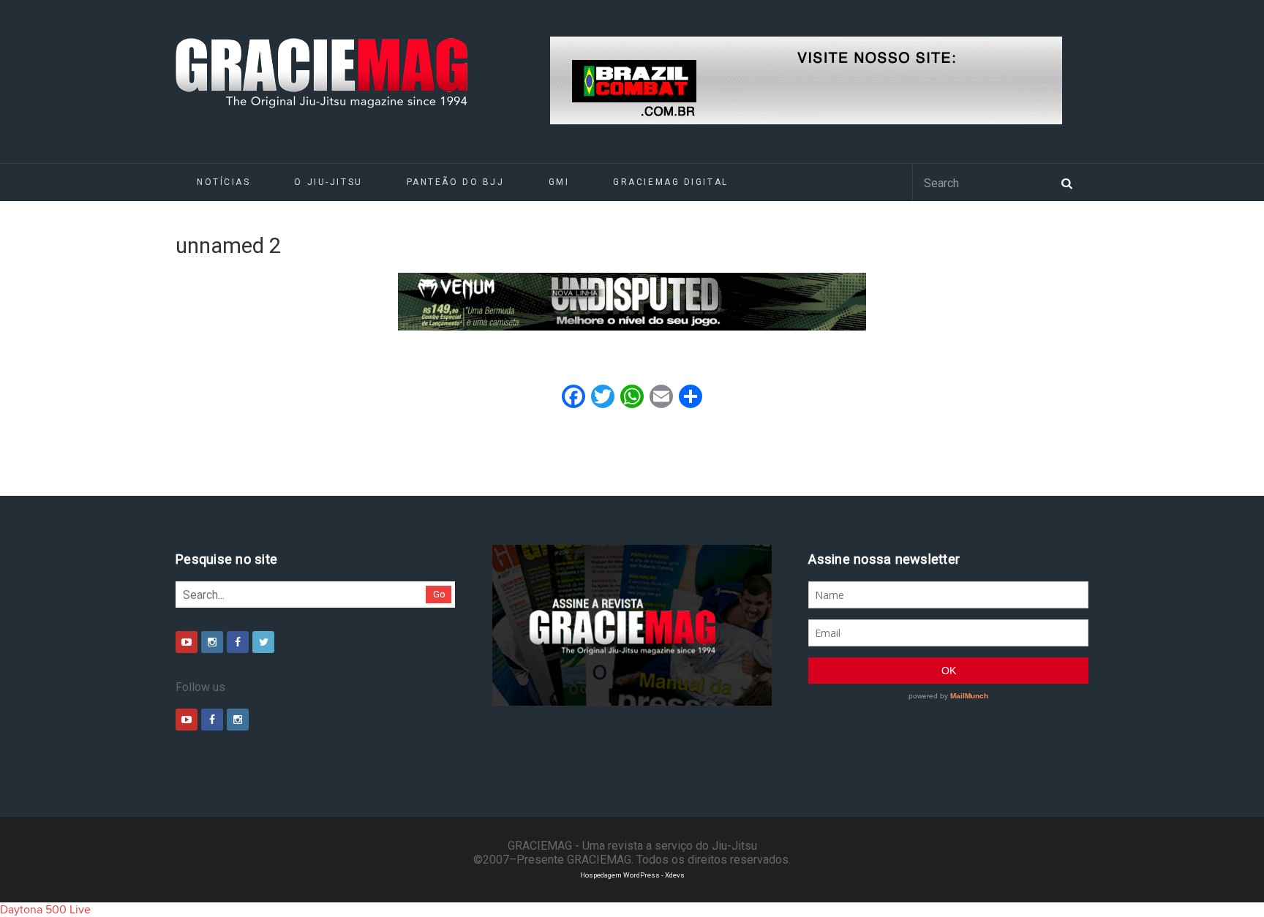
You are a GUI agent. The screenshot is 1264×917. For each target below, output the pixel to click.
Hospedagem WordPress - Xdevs (632, 875)
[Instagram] (212, 642)
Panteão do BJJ (456, 182)
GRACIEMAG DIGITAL (671, 182)
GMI (559, 182)
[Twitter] (263, 642)
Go (439, 594)
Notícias (223, 182)
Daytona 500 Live (45, 909)
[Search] (1066, 182)
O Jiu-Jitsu (328, 182)
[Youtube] (187, 642)
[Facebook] (238, 642)
